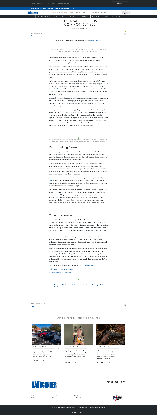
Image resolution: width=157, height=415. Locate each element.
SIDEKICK (82, 412)
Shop (89, 12)
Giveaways (55, 395)
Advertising (77, 397)
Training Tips (116, 16)
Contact (34, 399)
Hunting (106, 16)
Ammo (61, 12)
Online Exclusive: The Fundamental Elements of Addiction (52, 8)
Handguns (54, 12)
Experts (79, 12)
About (54, 397)
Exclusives (54, 16)
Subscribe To (60, 272)
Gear (66, 12)
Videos (33, 397)
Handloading (96, 16)
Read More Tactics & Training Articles (61, 269)
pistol (50, 180)
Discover (72, 12)
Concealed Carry (42, 16)
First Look (64, 16)
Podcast (104, 12)
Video (85, 12)
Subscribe (96, 12)
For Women (74, 16)
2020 (32, 35)
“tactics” (56, 89)
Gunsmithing (85, 16)
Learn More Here (95, 40)
